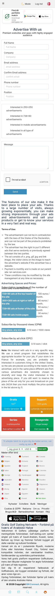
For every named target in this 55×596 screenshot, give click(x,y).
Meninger (42, 503)
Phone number (11, 82)
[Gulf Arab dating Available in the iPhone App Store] (17, 516)
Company (9, 52)
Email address (11, 62)
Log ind (39, 3)
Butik (32, 503)
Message (8, 144)
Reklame (27, 508)
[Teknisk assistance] (45, 592)
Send (15, 191)
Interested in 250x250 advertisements (19, 109)
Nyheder (12, 503)
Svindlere (23, 503)
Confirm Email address (15, 72)
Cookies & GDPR (12, 508)
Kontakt (40, 511)
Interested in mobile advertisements (28, 124)
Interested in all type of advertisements (19, 132)
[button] (3, 3)
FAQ (48, 511)
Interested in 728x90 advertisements (18, 118)
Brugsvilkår (10, 511)
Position (8, 92)
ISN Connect (32, 584)
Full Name (9, 42)
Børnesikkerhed (26, 511)
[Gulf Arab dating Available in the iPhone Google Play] (38, 516)
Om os (36, 508)
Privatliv (46, 508)
